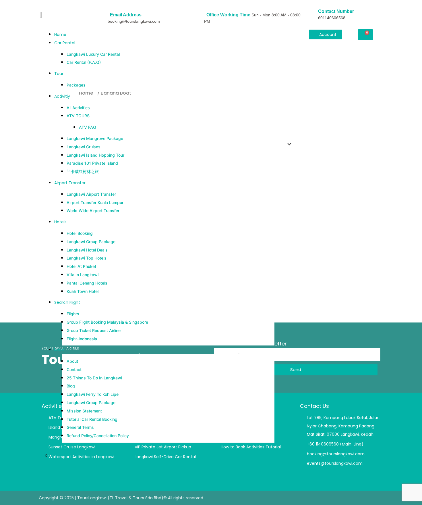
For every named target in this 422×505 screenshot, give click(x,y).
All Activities (78, 107)
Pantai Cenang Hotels (87, 283)
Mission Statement (84, 410)
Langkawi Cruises (83, 146)
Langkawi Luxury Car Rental (93, 54)
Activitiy (62, 96)
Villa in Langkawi (82, 274)
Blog (71, 385)
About (72, 361)
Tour (58, 73)
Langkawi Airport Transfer (91, 194)
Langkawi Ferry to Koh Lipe (93, 394)
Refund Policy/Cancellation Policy (98, 435)
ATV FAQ (87, 127)
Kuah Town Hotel (82, 291)
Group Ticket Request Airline (94, 330)
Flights (73, 313)
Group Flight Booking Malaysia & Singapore (107, 322)
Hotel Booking (80, 233)
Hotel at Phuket (81, 266)
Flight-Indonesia (82, 338)
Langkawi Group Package (91, 241)
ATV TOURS (78, 115)
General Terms (80, 427)
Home (60, 34)
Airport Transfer (70, 183)
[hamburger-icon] (277, 33)
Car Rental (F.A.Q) (84, 62)
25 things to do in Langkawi (94, 377)
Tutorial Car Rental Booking (92, 419)
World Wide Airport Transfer (93, 210)
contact (74, 369)
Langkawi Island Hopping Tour (95, 155)
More (59, 350)
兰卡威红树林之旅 (83, 171)
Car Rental (64, 43)
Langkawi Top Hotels (87, 258)
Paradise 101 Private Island (92, 163)
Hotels (60, 222)
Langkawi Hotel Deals (87, 249)
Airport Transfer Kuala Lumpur (95, 202)
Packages (76, 84)
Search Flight (67, 302)
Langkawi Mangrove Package (95, 138)
